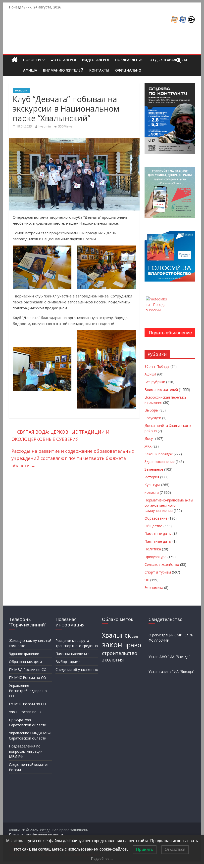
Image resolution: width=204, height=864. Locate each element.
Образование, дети (25, 661)
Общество (153, 526)
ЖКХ (148, 446)
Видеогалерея (95, 59)
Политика (153, 549)
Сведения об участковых (76, 669)
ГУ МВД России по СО (28, 669)
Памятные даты (158, 533)
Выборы (151, 410)
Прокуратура (155, 556)
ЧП (147, 579)
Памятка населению (72, 653)
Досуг (149, 438)
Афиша (30, 70)
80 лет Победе (157, 366)
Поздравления (129, 59)
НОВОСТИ (32, 59)
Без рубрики (155, 381)
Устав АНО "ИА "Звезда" (169, 656)
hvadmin (45, 126)
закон (112, 645)
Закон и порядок (159, 454)
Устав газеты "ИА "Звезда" (171, 671)
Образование (156, 518)
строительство (119, 653)
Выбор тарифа (68, 661)
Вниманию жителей (63, 70)
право (132, 645)
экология (113, 660)
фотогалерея (63, 59)
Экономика (154, 587)
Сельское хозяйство (162, 564)
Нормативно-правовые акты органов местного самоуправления (169, 505)
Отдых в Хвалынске (169, 59)
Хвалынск (116, 635)
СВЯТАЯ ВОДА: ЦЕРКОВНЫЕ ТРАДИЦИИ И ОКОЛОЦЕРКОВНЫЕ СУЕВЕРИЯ (60, 435)
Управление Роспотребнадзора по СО (28, 690)
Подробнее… (102, 859)
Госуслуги (153, 417)
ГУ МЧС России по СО (27, 677)
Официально (128, 70)
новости (21, 90)
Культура (152, 484)
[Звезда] (14, 60)
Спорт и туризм (158, 572)
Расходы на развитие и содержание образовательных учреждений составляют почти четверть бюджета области (72, 458)
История (152, 477)
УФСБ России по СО (26, 711)
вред (135, 636)
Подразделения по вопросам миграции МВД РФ (26, 751)
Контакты (99, 70)
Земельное (154, 469)
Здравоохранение (160, 461)
